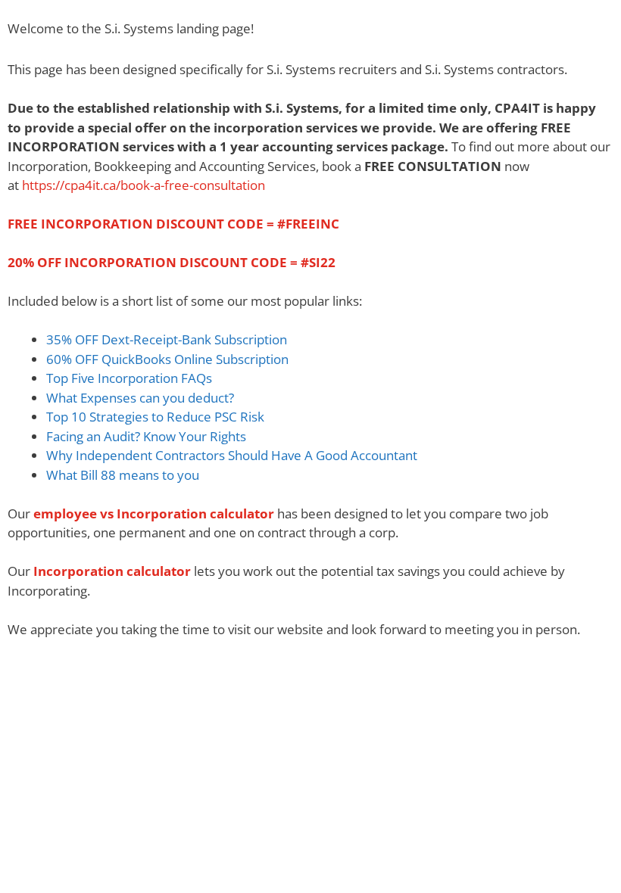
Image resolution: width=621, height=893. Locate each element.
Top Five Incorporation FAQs (129, 378)
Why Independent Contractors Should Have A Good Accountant (231, 455)
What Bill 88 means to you (122, 475)
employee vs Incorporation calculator (153, 513)
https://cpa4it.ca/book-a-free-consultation (143, 185)
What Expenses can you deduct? (140, 397)
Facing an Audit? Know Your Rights (146, 436)
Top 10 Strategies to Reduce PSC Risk (155, 416)
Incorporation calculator (112, 571)
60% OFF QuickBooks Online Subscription (169, 359)
